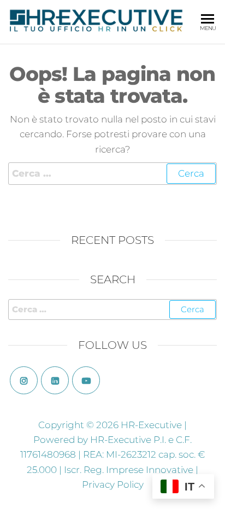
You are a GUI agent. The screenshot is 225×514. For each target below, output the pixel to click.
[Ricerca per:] (112, 173)
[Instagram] (24, 380)
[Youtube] (86, 380)
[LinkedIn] (55, 380)
